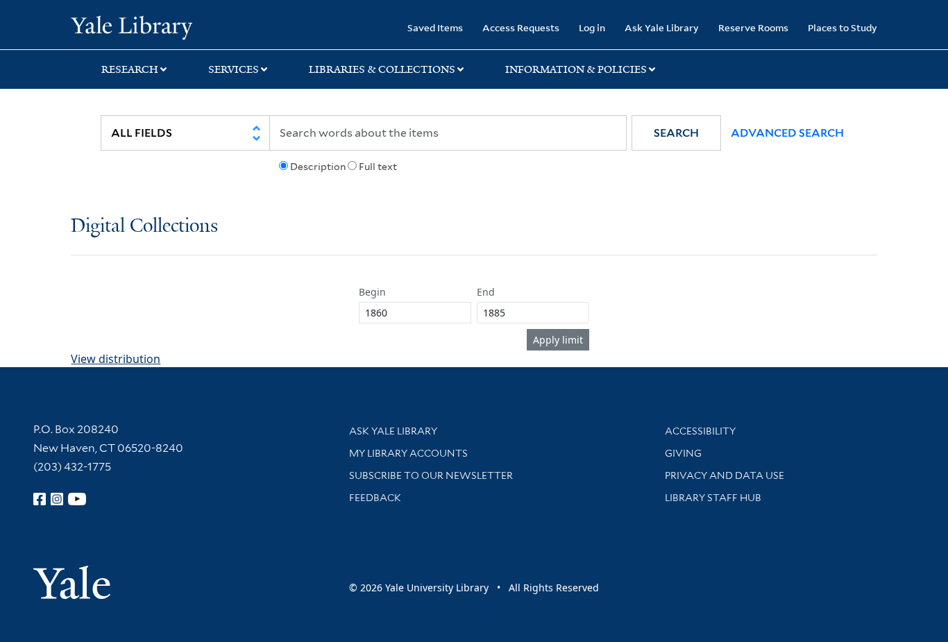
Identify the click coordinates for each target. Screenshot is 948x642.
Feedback (375, 497)
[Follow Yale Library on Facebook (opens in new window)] (39, 499)
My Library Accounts (408, 453)
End (486, 291)
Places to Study (842, 27)
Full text (378, 166)
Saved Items (435, 27)
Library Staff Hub (713, 497)
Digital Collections (144, 226)
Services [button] (233, 69)
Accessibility (700, 431)
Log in (592, 27)
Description (318, 166)
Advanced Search (787, 133)
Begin (372, 291)
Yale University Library (131, 26)
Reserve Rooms (753, 27)
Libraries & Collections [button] (382, 69)
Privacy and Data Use (724, 475)
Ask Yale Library (662, 27)
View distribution (115, 358)
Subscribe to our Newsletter (431, 475)
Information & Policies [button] (576, 69)
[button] (676, 133)
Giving (683, 453)
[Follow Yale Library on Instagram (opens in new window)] (57, 499)
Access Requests (520, 27)
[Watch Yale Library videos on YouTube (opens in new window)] (77, 499)
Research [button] (129, 69)
